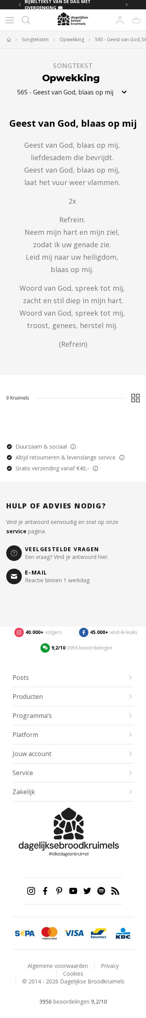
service (16, 531)
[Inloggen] (120, 20)
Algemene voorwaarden (58, 965)
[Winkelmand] (136, 20)
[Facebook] (45, 891)
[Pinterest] (59, 891)
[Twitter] (87, 891)
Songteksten (35, 39)
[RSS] (115, 891)
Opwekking (72, 39)
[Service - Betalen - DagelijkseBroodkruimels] (24, 933)
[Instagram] (31, 891)
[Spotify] (101, 891)
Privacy (110, 965)
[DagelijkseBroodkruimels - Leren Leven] (8, 39)
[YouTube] (73, 891)
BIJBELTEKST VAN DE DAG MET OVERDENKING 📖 (58, 4)
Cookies (73, 973)
